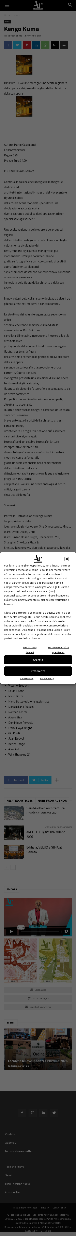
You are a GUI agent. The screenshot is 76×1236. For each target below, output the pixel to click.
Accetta (38, 660)
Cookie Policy (26, 678)
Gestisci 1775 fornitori (29, 650)
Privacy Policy (47, 678)
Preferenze (38, 671)
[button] (67, 559)
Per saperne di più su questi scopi (58, 650)
